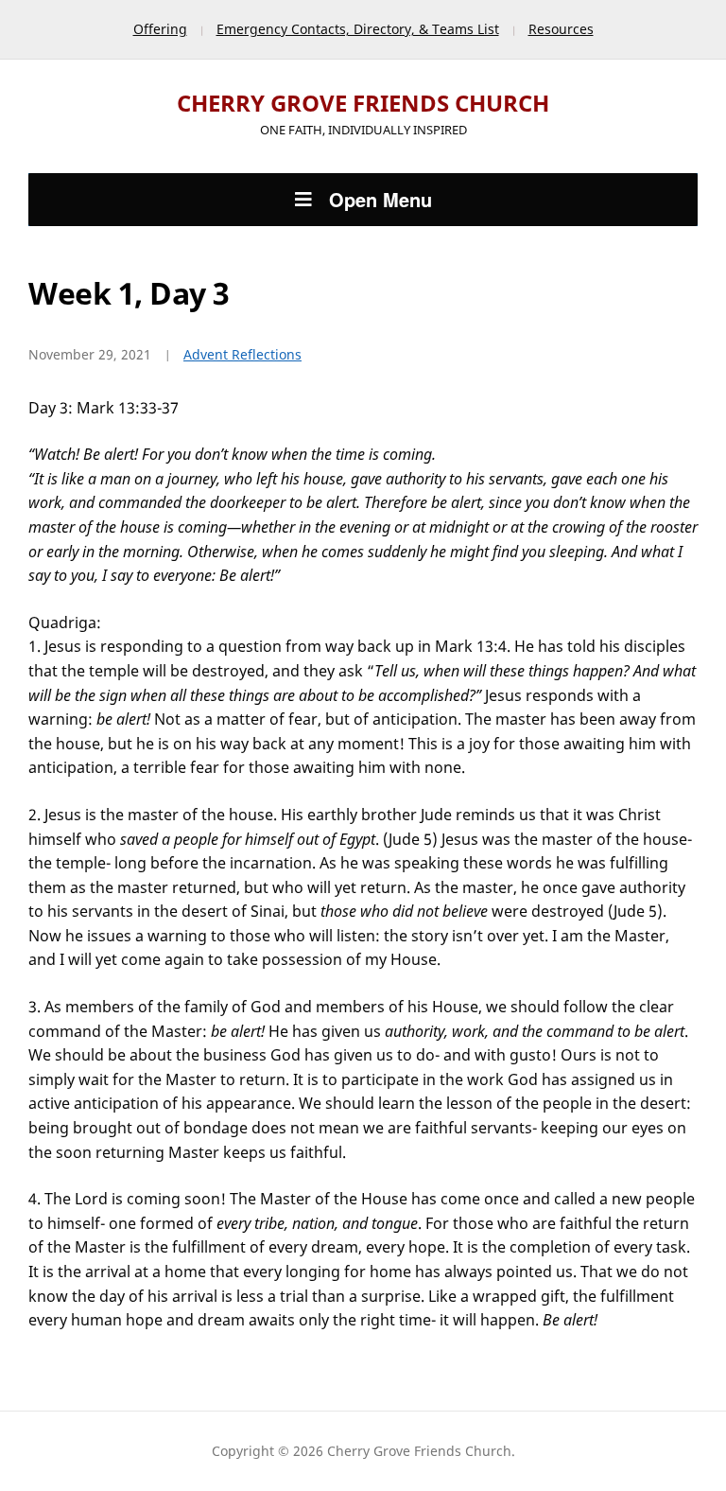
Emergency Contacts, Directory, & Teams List (357, 29)
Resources (561, 29)
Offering (160, 29)
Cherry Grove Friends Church (363, 102)
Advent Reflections (242, 354)
